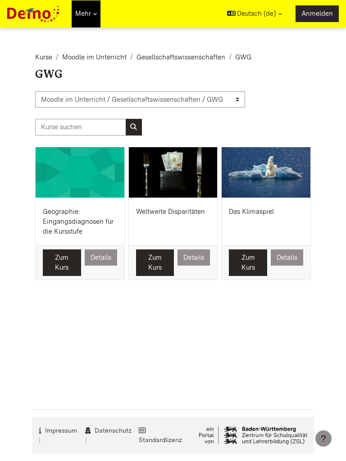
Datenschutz (113, 430)
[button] (254, 13)
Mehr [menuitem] (83, 13)
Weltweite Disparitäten (170, 212)
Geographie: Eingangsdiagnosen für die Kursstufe (78, 221)
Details (101, 257)
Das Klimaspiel (251, 212)
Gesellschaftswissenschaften (181, 57)
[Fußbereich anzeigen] (323, 438)
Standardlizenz (160, 439)
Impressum (61, 430)
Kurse (43, 57)
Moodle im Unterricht (94, 57)
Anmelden (317, 13)
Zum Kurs (61, 262)
